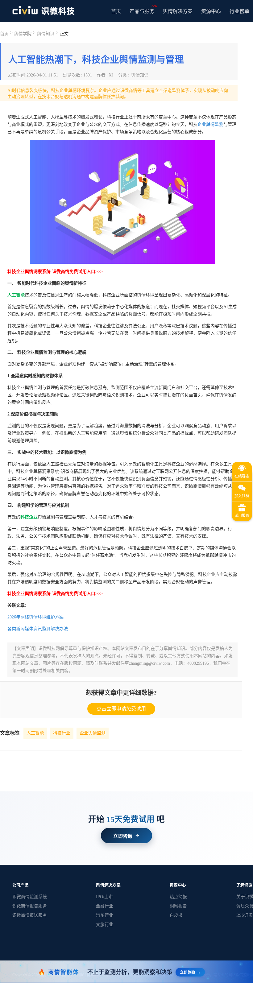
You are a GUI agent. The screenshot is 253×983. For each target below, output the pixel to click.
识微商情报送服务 (29, 915)
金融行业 (104, 906)
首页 (116, 11)
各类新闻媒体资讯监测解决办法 (37, 628)
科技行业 (61, 733)
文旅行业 (104, 924)
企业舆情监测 (210, 124)
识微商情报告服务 (29, 906)
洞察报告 (178, 906)
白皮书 (176, 915)
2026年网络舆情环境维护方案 (35, 617)
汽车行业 (104, 915)
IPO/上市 (104, 896)
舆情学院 (22, 33)
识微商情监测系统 (29, 896)
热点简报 (178, 896)
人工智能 (35, 733)
